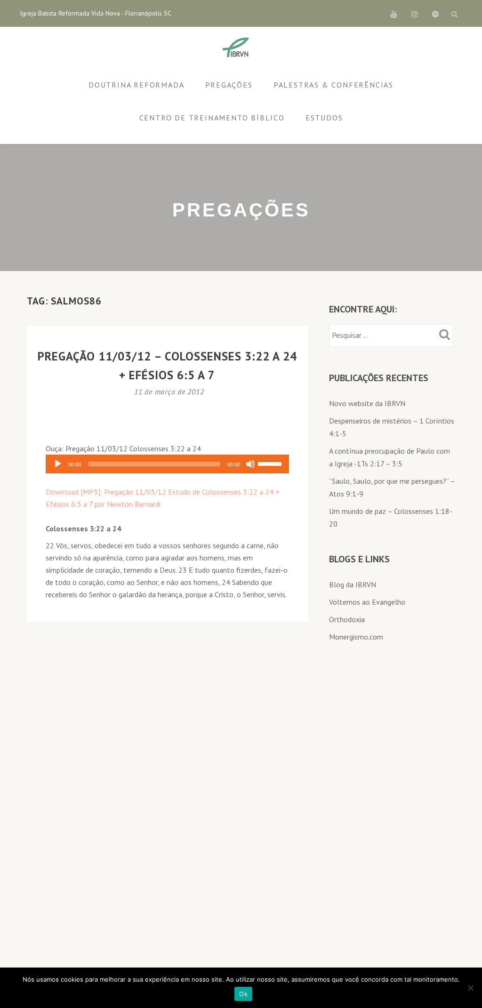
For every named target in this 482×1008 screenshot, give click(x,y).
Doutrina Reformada (136, 84)
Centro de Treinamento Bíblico (212, 117)
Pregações (229, 84)
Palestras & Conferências (333, 84)
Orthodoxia (347, 619)
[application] (167, 464)
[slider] (271, 463)
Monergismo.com (356, 636)
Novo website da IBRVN (367, 403)
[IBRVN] (237, 48)
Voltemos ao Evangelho (367, 602)
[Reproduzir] (58, 464)
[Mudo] (250, 464)
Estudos (324, 117)
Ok (243, 994)
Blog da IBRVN (352, 584)
